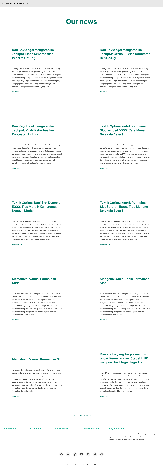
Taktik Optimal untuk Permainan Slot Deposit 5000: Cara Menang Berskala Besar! (124, 130)
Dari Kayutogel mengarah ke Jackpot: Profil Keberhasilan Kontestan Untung (33, 130)
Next (87, 416)
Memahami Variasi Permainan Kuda (34, 281)
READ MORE (17, 92)
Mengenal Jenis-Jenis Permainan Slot (125, 281)
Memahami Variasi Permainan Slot (37, 359)
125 (80, 416)
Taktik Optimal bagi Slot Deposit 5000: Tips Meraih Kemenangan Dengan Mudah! (36, 206)
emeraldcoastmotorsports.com (15, 3)
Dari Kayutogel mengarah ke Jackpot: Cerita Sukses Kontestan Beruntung (125, 54)
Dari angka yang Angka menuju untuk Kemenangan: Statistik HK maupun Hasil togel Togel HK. (124, 358)
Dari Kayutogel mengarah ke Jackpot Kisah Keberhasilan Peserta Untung (33, 54)
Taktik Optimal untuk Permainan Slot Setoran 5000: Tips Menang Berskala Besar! (124, 206)
